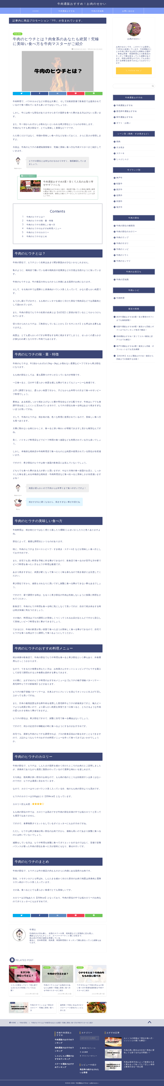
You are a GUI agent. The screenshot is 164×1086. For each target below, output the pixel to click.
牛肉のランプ (122, 237)
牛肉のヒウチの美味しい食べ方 (41, 224)
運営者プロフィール (89, 1048)
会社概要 (85, 1052)
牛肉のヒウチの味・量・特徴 (40, 220)
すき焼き (120, 147)
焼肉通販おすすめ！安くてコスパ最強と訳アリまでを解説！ (134, 338)
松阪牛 (119, 183)
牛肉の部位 (17, 34)
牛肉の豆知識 (97, 11)
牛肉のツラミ (122, 255)
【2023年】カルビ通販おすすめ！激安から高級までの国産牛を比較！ (135, 357)
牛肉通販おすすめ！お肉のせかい (82, 3)
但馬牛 (119, 195)
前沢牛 (119, 189)
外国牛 (119, 201)
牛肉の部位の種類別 (125, 226)
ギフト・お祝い (123, 123)
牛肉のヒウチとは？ (36, 217)
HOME (36, 11)
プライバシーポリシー (89, 1056)
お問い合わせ (128, 11)
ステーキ (120, 153)
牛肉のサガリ (122, 243)
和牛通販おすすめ (124, 117)
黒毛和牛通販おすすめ (126, 111)
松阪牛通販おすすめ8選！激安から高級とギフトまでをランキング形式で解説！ (135, 328)
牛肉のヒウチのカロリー (38, 232)
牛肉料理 (120, 298)
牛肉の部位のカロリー (126, 231)
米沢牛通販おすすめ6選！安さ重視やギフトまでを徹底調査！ (135, 318)
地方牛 (119, 207)
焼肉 (118, 141)
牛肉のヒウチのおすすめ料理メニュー (44, 228)
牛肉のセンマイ (123, 261)
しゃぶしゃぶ (122, 159)
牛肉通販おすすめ (66, 11)
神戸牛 (119, 178)
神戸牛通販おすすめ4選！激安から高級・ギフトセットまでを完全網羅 (135, 347)
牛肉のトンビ (122, 249)
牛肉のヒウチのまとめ (37, 236)
